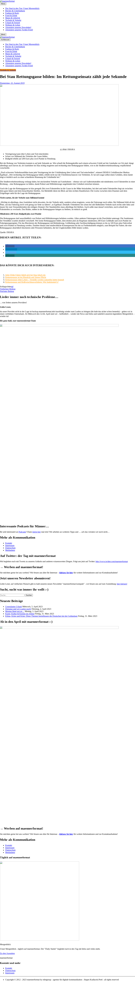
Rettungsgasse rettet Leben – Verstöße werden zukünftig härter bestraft (34, 280)
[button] (10, 246)
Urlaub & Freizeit (12, 23)
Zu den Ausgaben (7, 953)
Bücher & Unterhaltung (15, 11)
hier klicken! (122, 584)
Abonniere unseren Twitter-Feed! (19, 30)
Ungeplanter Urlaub (13, 606)
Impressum (9, 545)
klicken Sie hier (66, 573)
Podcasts (22, 532)
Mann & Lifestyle (12, 18)
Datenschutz (10, 548)
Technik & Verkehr (13, 20)
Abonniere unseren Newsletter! (18, 27)
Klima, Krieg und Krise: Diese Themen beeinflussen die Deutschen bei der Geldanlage (41, 616)
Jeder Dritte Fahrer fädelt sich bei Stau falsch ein (25, 275)
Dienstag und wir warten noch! (18, 609)
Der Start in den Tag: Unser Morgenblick (22, 8)
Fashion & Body (12, 13)
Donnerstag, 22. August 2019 (12, 83)
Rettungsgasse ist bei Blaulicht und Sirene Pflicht (25, 277)
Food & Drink (11, 15)
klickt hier (36, 532)
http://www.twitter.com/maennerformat (112, 561)
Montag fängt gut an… (14, 611)
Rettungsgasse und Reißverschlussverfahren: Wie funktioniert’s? (32, 282)
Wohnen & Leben (12, 25)
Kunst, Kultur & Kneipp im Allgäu (19, 614)
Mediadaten (10, 550)
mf (12, 286)
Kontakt (8, 543)
